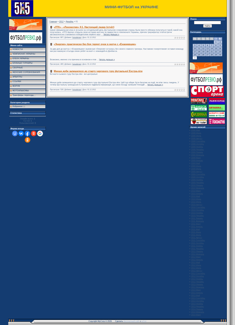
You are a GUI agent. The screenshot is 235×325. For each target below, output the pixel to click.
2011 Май (195, 229)
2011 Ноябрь (197, 246)
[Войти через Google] (40, 133)
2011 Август (196, 237)
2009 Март (196, 158)
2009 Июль (196, 169)
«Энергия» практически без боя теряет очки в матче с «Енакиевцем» (95, 44)
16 (220, 48)
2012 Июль (196, 268)
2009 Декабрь (197, 182)
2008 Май (195, 130)
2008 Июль (196, 136)
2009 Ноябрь (197, 180)
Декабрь (69, 21)
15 (216, 48)
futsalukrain (76, 37)
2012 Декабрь (197, 282)
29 (216, 55)
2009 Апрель (197, 160)
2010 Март (196, 191)
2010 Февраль (197, 188)
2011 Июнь (196, 232)
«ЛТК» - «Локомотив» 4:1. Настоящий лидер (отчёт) (84, 27)
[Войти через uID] (15, 133)
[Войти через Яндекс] (33, 133)
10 (195, 48)
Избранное (17, 106)
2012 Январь (197, 251)
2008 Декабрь (197, 149)
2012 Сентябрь (198, 273)
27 (207, 55)
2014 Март (196, 315)
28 (212, 55)
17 (195, 51)
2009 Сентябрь (198, 174)
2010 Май (195, 196)
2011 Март (196, 224)
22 (216, 51)
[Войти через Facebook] (27, 133)
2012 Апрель (197, 260)
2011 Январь (197, 218)
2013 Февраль (197, 287)
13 (207, 48)
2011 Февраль (197, 221)
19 (203, 51)
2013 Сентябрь (198, 298)
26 (203, 55)
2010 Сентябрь (198, 207)
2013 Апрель (197, 293)
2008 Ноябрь (197, 147)
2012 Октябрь (197, 276)
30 (220, 55)
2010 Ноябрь (197, 213)
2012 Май (195, 262)
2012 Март (196, 257)
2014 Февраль (197, 312)
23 (220, 51)
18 (199, 51)
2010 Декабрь (197, 215)
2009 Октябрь (197, 177)
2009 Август (196, 171)
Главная (53, 21)
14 (212, 48)
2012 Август (196, 271)
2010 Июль (196, 202)
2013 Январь (197, 284)
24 (195, 55)
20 (207, 51)
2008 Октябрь (197, 144)
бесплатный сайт (132, 321)
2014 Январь (197, 309)
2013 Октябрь (197, 301)
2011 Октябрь (197, 243)
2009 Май (195, 163)
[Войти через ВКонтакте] (21, 133)
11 (199, 48)
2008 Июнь (196, 133)
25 (199, 55)
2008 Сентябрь (198, 141)
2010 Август (196, 204)
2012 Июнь (196, 265)
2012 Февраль (197, 254)
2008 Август (196, 138)
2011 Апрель (197, 226)
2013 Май (195, 295)
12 (203, 48)
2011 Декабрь (197, 249)
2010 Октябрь (197, 210)
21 (212, 51)
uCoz (144, 321)
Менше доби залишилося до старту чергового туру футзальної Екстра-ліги (98, 71)
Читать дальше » (111, 34)
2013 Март (196, 290)
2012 (61, 21)
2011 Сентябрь (198, 240)
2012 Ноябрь (197, 279)
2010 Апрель (197, 193)
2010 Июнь (196, 199)
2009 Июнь (196, 166)
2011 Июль (196, 235)
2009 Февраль (197, 155)
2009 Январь (197, 152)
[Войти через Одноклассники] (27, 140)
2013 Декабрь (197, 306)
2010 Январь (197, 185)
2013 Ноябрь (197, 304)
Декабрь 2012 (207, 36)
